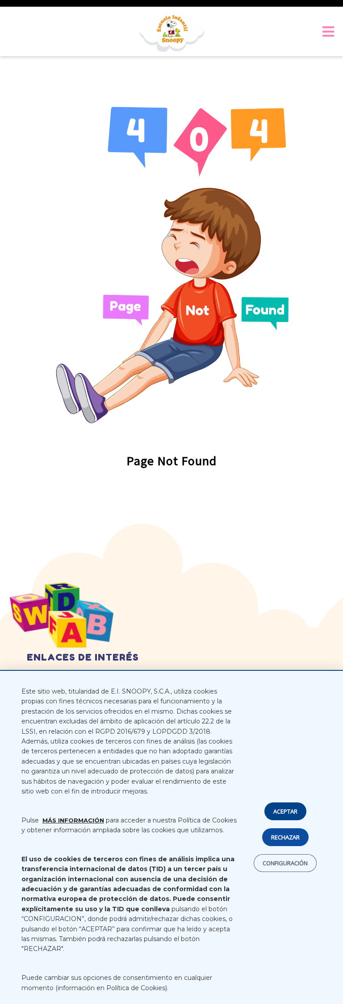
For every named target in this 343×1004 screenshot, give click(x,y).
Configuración (285, 863)
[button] (326, 31)
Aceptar (285, 812)
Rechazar (285, 838)
